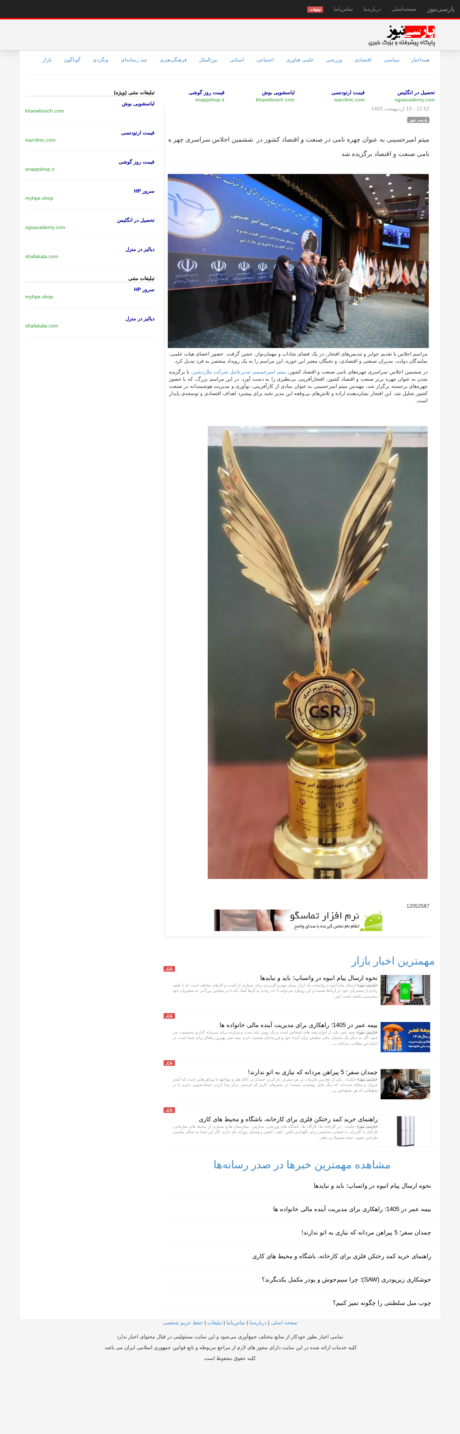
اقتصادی (363, 60)
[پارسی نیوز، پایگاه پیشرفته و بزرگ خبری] (401, 35)
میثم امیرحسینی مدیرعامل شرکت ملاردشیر (239, 372)
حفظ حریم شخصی (183, 1322)
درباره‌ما (372, 9)
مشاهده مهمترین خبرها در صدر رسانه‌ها (302, 1164)
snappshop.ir (210, 99)
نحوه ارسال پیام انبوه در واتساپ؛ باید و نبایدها (319, 978)
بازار (47, 60)
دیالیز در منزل (140, 249)
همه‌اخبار (420, 60)
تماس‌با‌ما (343, 9)
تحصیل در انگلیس (416, 92)
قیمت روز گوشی (207, 92)
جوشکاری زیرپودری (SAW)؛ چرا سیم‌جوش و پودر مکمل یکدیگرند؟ (346, 1279)
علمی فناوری (300, 60)
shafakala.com (41, 256)
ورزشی (334, 60)
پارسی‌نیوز (441, 9)
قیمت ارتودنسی (348, 92)
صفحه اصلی (284, 1322)
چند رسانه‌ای (134, 60)
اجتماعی (265, 60)
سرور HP (144, 191)
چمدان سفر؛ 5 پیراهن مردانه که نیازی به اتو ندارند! (313, 1072)
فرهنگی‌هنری (173, 60)
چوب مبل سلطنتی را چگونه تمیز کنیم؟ (382, 1303)
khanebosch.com (275, 99)
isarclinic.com (349, 99)
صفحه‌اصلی (403, 9)
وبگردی (101, 60)
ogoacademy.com (415, 99)
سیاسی (392, 60)
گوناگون (72, 60)
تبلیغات (214, 1322)
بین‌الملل (208, 60)
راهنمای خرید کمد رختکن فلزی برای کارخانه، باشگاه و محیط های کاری (288, 1119)
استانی (237, 60)
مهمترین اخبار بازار (393, 961)
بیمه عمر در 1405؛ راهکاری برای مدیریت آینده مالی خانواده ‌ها (299, 1025)
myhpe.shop (39, 198)
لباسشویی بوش (278, 92)
